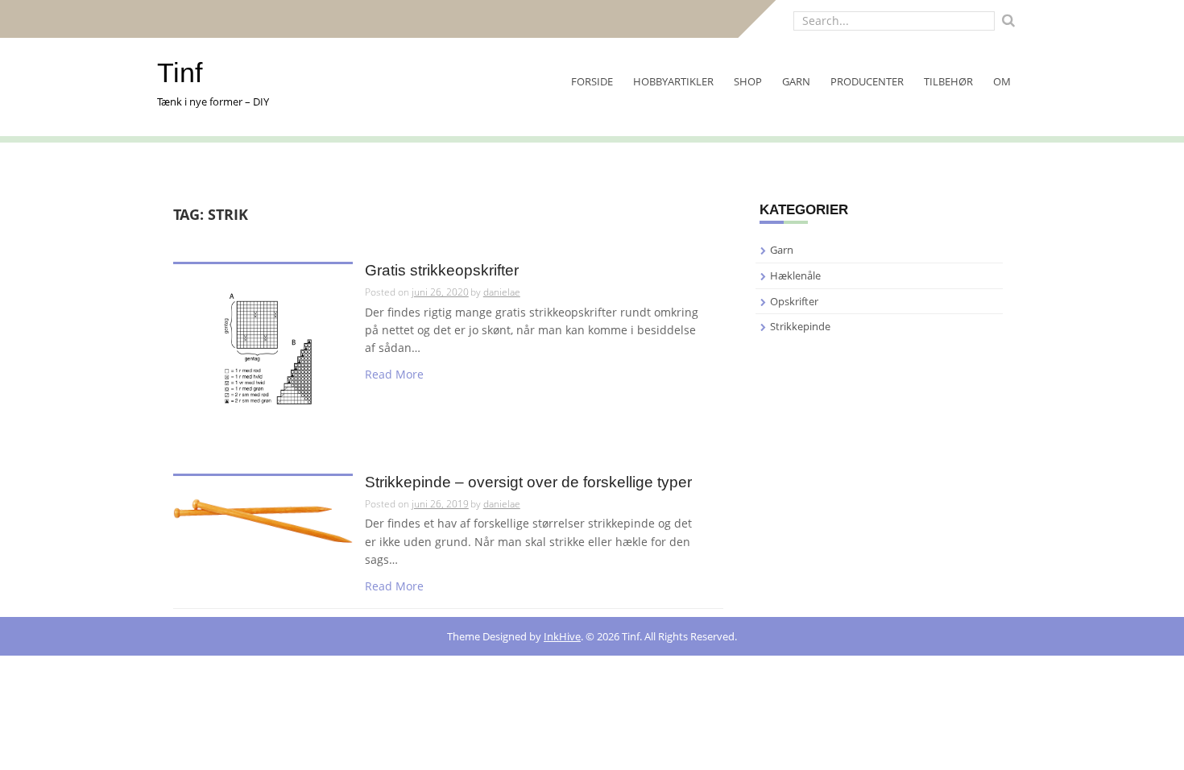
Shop (748, 81)
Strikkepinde (800, 326)
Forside (592, 81)
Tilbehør (948, 81)
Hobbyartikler (673, 81)
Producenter (867, 81)
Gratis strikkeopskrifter (442, 271)
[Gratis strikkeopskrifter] (263, 353)
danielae (501, 292)
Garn (796, 81)
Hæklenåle (795, 275)
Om (1002, 81)
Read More (394, 374)
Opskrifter (794, 301)
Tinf (179, 72)
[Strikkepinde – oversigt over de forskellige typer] (263, 519)
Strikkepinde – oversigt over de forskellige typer (528, 482)
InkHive (562, 636)
